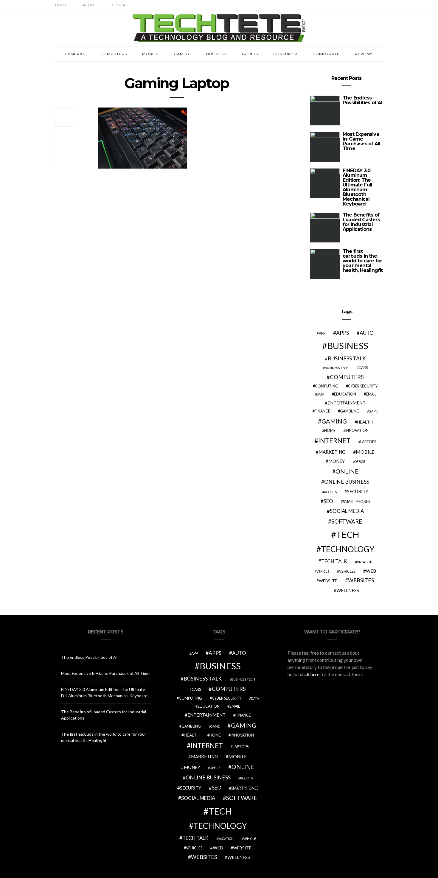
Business (216, 54)
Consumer (285, 54)
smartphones (356, 501)
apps (342, 333)
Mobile (150, 54)
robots (330, 492)
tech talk (334, 561)
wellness (347, 590)
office (359, 461)
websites (361, 580)
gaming (334, 421)
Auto (367, 333)
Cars (363, 367)
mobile (365, 451)
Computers (113, 54)
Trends (249, 54)
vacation (364, 562)
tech (347, 534)
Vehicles (347, 571)
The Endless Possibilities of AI (362, 100)
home (330, 430)
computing (326, 386)
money (336, 461)
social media (347, 511)
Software (346, 521)
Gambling (349, 411)
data (320, 394)
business (347, 345)
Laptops (368, 442)
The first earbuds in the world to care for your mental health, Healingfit (363, 260)
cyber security (363, 386)
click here (309, 674)
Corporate (326, 54)
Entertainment (346, 402)
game (373, 411)
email (371, 394)
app (322, 333)
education (345, 394)
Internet (334, 441)
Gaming (182, 54)
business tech (337, 368)
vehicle (322, 571)
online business (346, 482)
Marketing (332, 451)
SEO (328, 501)
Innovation (357, 430)
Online (347, 471)
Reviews (364, 54)
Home (61, 5)
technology (347, 549)
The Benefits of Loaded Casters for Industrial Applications (361, 222)
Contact (121, 5)
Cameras (75, 54)
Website (328, 580)
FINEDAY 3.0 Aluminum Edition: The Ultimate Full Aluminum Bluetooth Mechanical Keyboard (357, 187)
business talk (347, 358)
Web (371, 571)
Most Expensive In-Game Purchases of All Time (361, 141)
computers (347, 377)
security (357, 491)
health (365, 421)
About (90, 5)
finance (322, 411)
